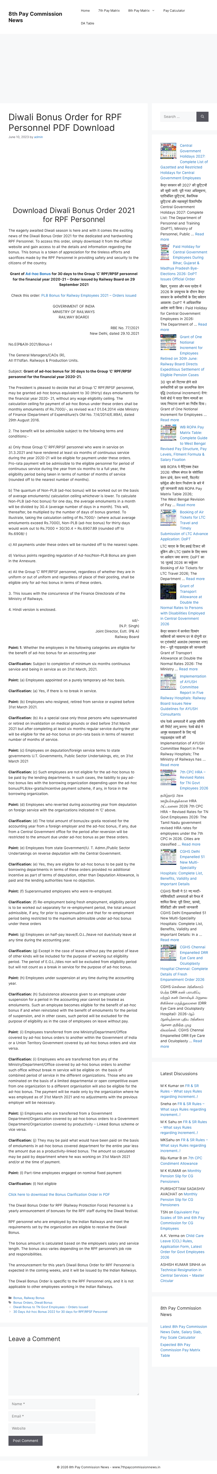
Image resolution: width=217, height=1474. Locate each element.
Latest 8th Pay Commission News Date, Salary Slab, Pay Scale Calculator (183, 1332)
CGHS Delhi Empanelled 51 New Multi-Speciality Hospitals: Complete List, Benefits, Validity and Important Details (182, 867)
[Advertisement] (108, 63)
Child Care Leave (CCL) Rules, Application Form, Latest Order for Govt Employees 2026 (182, 1246)
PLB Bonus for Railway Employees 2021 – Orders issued (88, 295)
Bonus (17, 1298)
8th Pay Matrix (139, 10)
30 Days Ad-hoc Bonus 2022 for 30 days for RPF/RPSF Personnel (60, 1311)
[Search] (202, 117)
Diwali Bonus (44, 1302)
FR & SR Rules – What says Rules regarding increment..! (181, 1091)
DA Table (87, 23)
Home (85, 10)
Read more (169, 420)
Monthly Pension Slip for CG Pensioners (180, 1176)
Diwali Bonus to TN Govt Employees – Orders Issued (50, 1307)
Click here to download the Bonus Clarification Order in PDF (59, 1194)
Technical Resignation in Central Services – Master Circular (182, 1275)
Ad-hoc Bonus (38, 274)
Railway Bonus (34, 1298)
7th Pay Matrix (109, 10)
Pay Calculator (174, 10)
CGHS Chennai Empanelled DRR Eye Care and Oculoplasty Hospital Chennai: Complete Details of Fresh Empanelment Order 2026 (184, 963)
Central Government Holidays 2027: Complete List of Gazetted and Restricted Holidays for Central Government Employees (184, 161)
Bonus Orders (23, 1302)
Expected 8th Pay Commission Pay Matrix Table (180, 1350)
